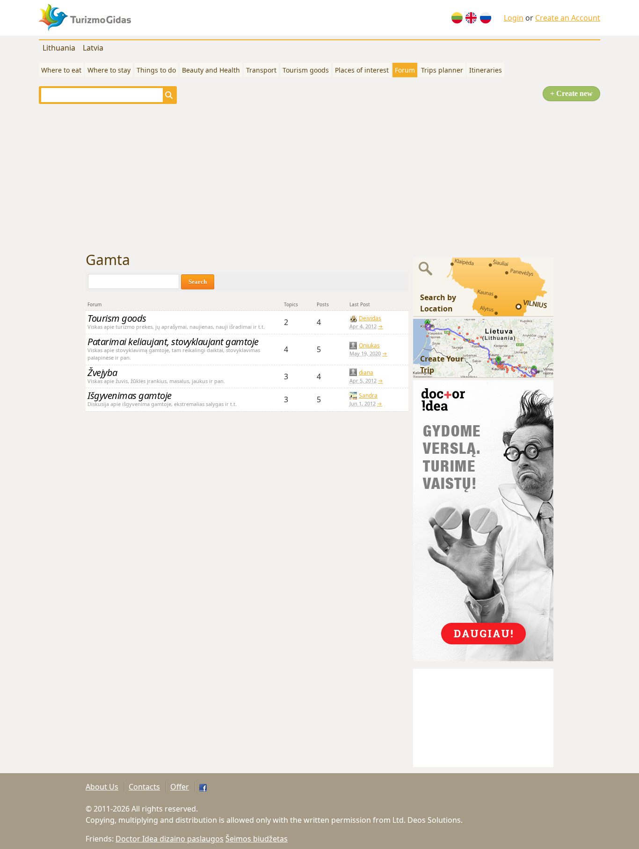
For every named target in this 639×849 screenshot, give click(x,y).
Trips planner (442, 70)
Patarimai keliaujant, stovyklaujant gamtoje (173, 341)
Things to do (156, 70)
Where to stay (109, 70)
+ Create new (571, 93)
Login (513, 18)
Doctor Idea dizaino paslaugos (170, 839)
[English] (471, 17)
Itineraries (485, 70)
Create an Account (567, 18)
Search (198, 281)
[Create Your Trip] (483, 347)
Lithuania (59, 48)
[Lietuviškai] (457, 17)
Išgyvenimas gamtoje (129, 395)
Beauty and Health (211, 70)
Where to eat (61, 70)
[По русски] (485, 17)
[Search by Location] (483, 286)
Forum (405, 70)
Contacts (144, 787)
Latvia (93, 48)
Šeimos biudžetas (256, 839)
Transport (261, 70)
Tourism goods (306, 70)
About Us (102, 787)
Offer (179, 787)
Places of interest (362, 70)
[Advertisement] (319, 178)
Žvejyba (102, 372)
